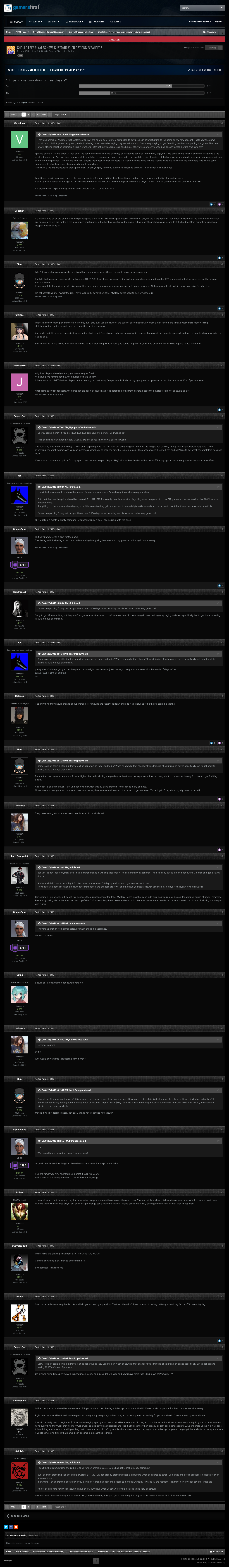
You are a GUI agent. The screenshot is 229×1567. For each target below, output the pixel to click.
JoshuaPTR (19, 365)
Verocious (19, 123)
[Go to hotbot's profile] (19, 1313)
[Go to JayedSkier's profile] (11, 50)
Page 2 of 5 (60, 114)
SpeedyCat (19, 416)
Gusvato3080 (19, 1245)
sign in (15, 102)
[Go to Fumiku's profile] (19, 994)
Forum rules (115, 39)
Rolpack (19, 696)
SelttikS (19, 1451)
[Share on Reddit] (16, 1527)
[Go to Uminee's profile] (19, 331)
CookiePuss (19, 529)
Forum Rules (98, 21)
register (24, 102)
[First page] (7, 114)
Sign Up (218, 21)
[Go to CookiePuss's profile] (19, 545)
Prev (13, 114)
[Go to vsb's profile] (19, 495)
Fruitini (19, 1192)
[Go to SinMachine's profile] (19, 1417)
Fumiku (20, 975)
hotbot (19, 1296)
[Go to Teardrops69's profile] (19, 608)
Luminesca (19, 805)
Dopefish (19, 210)
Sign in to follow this (195, 47)
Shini (19, 264)
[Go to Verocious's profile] (19, 139)
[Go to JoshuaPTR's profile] (19, 382)
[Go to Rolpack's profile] (19, 715)
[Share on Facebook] (11, 1527)
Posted (44, 123)
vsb (19, 475)
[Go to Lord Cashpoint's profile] (19, 875)
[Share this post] (222, 123)
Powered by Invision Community (211, 1562)
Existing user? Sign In (199, 21)
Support (117, 21)
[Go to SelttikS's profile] (19, 1470)
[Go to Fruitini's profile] (19, 1211)
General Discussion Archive (62, 51)
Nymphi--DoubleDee (80, 427)
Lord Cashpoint (19, 856)
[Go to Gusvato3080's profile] (19, 1262)
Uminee (19, 314)
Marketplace (75, 21)
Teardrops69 (19, 592)
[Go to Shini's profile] (19, 280)
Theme (7, 1561)
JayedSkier (25, 51)
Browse (17, 21)
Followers (212, 48)
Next (44, 114)
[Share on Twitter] (6, 1527)
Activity (36, 21)
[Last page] (50, 114)
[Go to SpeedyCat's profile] (19, 435)
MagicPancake (77, 134)
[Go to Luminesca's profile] (19, 822)
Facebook (222, 32)
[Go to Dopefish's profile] (19, 230)
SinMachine (19, 1400)
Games (54, 21)
